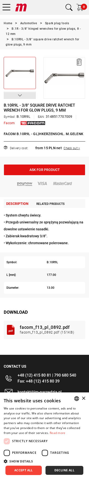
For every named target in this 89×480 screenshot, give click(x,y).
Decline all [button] (64, 470)
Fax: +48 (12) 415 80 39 (39, 381)
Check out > (72, 148)
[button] (20, 95)
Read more (58, 433)
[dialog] (44, 436)
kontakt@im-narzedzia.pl (40, 392)
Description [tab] (17, 204)
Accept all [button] (23, 470)
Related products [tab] (50, 204)
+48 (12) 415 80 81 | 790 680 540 (47, 375)
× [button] (83, 398)
